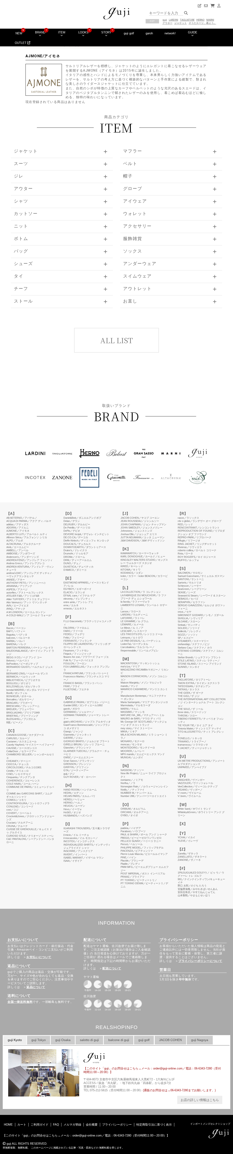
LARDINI (173, 19)
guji (164, 19)
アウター (167, 23)
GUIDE (192, 32)
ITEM (61, 32)
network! (170, 33)
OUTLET (21, 43)
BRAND (40, 32)
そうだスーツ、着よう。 (202, 23)
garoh (149, 33)
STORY (106, 32)
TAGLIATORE (187, 19)
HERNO (200, 19)
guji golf (129, 33)
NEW (18, 33)
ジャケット (180, 23)
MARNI (210, 19)
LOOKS (83, 32)
